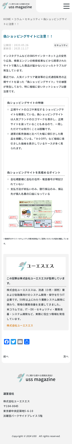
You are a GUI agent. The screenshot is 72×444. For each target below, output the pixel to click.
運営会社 (8, 394)
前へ (6, 356)
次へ (66, 356)
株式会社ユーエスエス (20, 325)
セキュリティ (61, 45)
